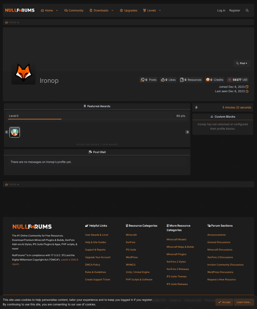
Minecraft (131, 234)
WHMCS (131, 264)
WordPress (132, 257)
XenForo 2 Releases (178, 269)
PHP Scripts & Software (139, 279)
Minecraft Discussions (219, 249)
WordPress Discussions (220, 272)
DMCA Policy (92, 264)
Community (76, 10)
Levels (151, 10)
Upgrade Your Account (97, 257)
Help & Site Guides (95, 242)
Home (49, 10)
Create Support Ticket (97, 279)
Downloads (101, 10)
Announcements (216, 234)
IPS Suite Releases (177, 284)
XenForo (130, 242)
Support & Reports (95, 249)
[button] (57, 10)
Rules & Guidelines (95, 272)
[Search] (247, 10)
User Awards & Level (96, 234)
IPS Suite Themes (177, 276)
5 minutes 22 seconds (236, 107)
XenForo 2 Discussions (220, 257)
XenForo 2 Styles (176, 261)
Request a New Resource (221, 279)
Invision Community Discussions (225, 264)
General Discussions (218, 242)
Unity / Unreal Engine (138, 272)
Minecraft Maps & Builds (180, 246)
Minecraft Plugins (176, 254)
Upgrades (130, 10)
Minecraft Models (176, 239)
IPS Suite (131, 249)
